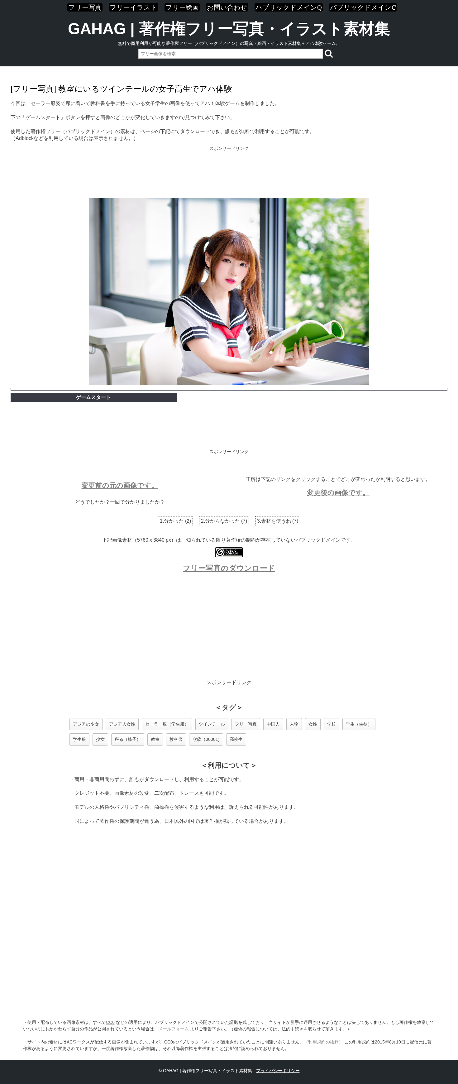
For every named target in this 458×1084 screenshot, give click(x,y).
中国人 (273, 724)
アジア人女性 (122, 724)
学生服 (79, 739)
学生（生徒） (359, 724)
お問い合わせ (227, 7)
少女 (100, 739)
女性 (312, 724)
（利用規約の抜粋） (323, 1041)
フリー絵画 (182, 7)
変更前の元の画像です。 (120, 485)
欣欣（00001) (206, 739)
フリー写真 (85, 7)
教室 (155, 739)
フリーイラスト (133, 7)
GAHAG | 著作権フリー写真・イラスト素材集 (229, 28)
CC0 (110, 1022)
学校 (331, 724)
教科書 (176, 739)
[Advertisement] (229, 173)
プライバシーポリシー (278, 1070)
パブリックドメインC (363, 7)
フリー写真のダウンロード (229, 568)
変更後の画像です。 (338, 492)
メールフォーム (173, 1028)
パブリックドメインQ (288, 7)
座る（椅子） (128, 739)
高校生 (236, 739)
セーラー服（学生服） (167, 724)
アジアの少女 (86, 724)
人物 (294, 724)
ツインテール (212, 724)
